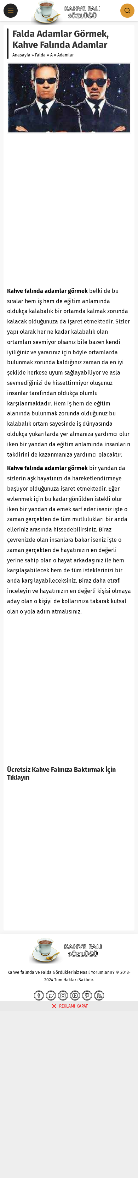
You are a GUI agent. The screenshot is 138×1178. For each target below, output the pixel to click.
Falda (40, 55)
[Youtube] (75, 995)
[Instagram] (63, 995)
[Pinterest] (87, 995)
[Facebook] (39, 995)
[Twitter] (51, 995)
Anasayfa (21, 55)
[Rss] (99, 995)
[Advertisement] (69, 210)
